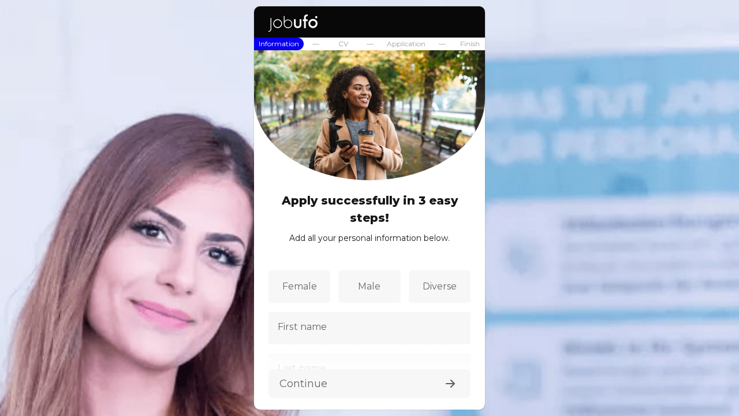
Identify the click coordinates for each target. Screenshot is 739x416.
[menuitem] (279, 44)
